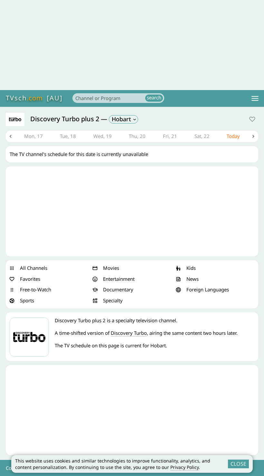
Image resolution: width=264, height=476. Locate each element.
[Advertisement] (132, 45)
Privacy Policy (184, 467)
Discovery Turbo (129, 333)
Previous (10, 136)
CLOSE (238, 463)
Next (253, 136)
